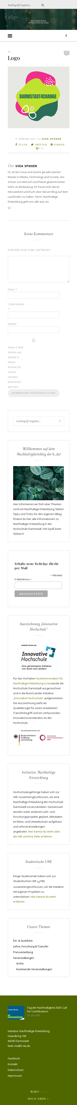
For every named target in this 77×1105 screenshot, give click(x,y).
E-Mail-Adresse (16, 306)
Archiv (20, 963)
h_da (44, 1091)
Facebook (14, 1058)
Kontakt (12, 1064)
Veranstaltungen (23, 958)
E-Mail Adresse (23, 579)
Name (12, 289)
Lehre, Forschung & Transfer (30, 946)
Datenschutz (16, 1070)
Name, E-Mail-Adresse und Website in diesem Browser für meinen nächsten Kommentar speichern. (16, 367)
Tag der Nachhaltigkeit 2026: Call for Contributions (47, 1009)
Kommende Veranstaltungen (34, 969)
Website (12, 324)
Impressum (15, 1075)
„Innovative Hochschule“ (28, 698)
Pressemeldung (23, 952)
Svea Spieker (51, 138)
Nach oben (37, 1098)
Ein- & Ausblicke (23, 940)
